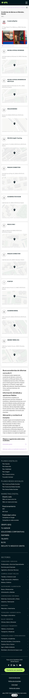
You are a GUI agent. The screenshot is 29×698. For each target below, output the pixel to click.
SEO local (5, 511)
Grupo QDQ (6, 525)
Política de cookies (14, 688)
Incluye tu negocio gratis (13, 546)
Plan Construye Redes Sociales (11, 484)
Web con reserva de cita (9, 499)
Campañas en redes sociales (10, 520)
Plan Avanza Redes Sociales (10, 489)
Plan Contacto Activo (8, 474)
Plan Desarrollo (6, 466)
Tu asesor (5, 528)
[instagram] (11, 665)
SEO (3, 509)
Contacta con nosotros (14, 670)
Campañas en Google (8, 517)
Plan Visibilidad (6, 469)
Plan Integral (5, 472)
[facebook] (8, 665)
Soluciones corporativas (12, 532)
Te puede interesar (7, 477)
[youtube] (20, 666)
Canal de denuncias (14, 678)
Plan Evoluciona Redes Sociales (11, 487)
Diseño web (7, 497)
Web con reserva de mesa (9, 502)
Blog (3, 542)
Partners (5, 535)
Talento (4, 539)
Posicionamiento (9, 506)
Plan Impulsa (6, 464)
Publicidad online (9, 515)
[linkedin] (14, 665)
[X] (17, 665)
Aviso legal (15, 685)
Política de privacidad (14, 681)
